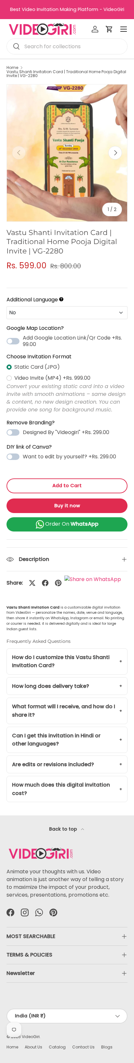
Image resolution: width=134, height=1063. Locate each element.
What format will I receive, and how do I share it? (63, 711)
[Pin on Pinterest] (58, 582)
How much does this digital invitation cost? (61, 789)
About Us (33, 1047)
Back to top (63, 829)
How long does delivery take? (50, 686)
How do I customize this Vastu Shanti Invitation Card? (61, 661)
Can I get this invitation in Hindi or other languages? (56, 740)
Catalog (57, 1047)
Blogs (107, 1047)
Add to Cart (67, 485)
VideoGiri (31, 1036)
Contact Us (83, 1047)
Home (12, 68)
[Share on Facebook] (45, 582)
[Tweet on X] (32, 582)
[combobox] (67, 46)
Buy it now (67, 505)
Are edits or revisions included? (53, 764)
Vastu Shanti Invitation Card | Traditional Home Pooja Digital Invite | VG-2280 (66, 74)
